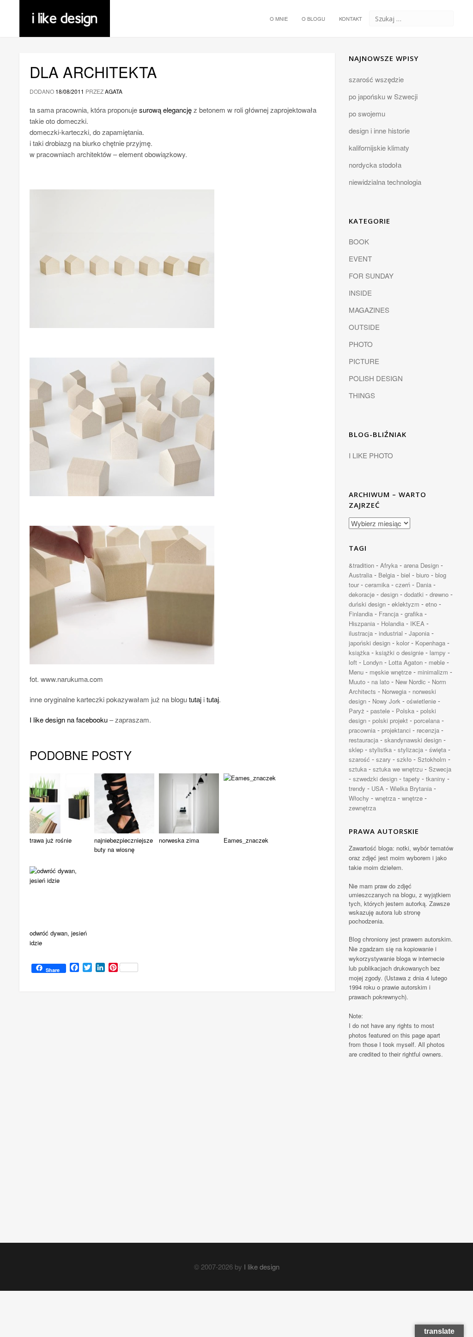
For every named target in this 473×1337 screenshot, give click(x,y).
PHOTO (361, 344)
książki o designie (400, 652)
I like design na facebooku (69, 719)
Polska (405, 710)
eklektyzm (405, 604)
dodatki (414, 594)
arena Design (421, 565)
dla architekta (93, 71)
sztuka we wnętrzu (398, 769)
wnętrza (385, 798)
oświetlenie (421, 701)
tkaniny (435, 778)
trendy (357, 788)
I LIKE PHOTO (371, 455)
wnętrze (412, 798)
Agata (113, 91)
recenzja (428, 730)
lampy (438, 652)
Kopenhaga (430, 642)
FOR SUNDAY (371, 275)
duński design (367, 604)
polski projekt (390, 720)
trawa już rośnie (51, 840)
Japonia (419, 633)
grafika (414, 613)
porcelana (427, 720)
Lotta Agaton (405, 662)
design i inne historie (379, 130)
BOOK (359, 241)
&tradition (361, 565)
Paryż (356, 710)
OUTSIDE (364, 327)
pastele (380, 710)
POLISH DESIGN (376, 378)
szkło (404, 759)
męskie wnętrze (391, 672)
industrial (391, 633)
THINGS (362, 395)
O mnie (279, 18)
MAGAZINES (369, 310)
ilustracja (361, 633)
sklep (356, 749)
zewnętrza (362, 807)
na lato (380, 681)
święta (437, 749)
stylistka (380, 749)
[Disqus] (177, 1125)
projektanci (396, 730)
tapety (411, 778)
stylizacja (410, 749)
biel (405, 575)
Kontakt (350, 18)
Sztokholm (432, 759)
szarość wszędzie (376, 79)
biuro (422, 575)
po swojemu (367, 113)
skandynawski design (413, 739)
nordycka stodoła (375, 165)
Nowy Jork (386, 701)
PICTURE (364, 361)
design (389, 594)
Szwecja (440, 769)
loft (353, 662)
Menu (356, 672)
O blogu (313, 18)
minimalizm (433, 672)
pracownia (362, 730)
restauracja (363, 739)
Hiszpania (362, 623)
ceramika (377, 584)
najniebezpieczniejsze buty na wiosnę (123, 845)
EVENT (360, 258)
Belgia (386, 575)
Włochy (359, 798)
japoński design (369, 642)
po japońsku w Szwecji (383, 96)
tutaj (195, 699)
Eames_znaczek (246, 840)
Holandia (392, 623)
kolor (402, 642)
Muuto (357, 681)
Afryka (389, 565)
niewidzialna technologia (385, 182)
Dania (423, 584)
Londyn (372, 662)
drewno (439, 594)
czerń (402, 584)
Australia (360, 575)
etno (431, 604)
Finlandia (361, 613)
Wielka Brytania (411, 788)
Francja (389, 613)
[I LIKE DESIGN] (64, 11)
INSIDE (360, 293)
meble (437, 662)
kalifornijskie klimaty (379, 147)
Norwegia (394, 691)
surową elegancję (165, 110)
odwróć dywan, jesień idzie (58, 938)
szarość (359, 759)
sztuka (358, 769)
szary (383, 759)
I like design (261, 1266)
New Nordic (410, 681)
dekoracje (362, 594)
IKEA (417, 623)
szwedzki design (375, 778)
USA (377, 788)
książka (359, 652)
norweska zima (179, 840)
